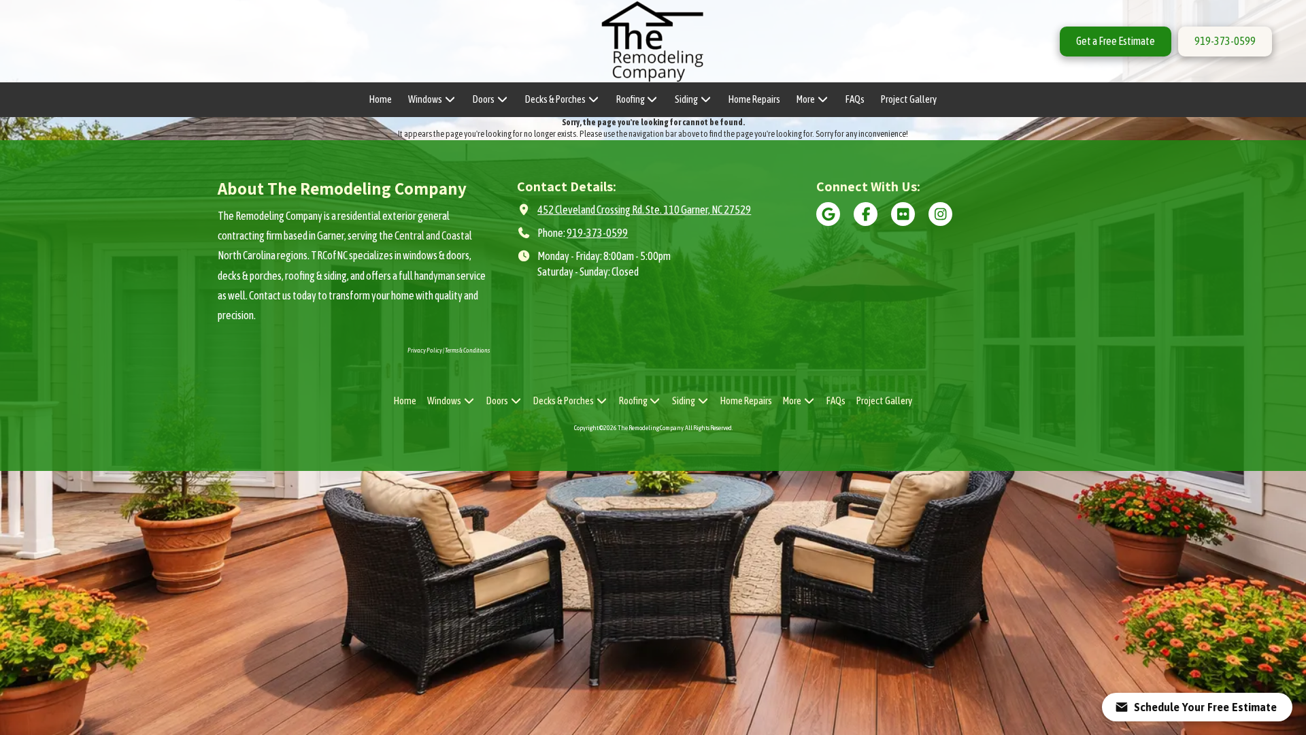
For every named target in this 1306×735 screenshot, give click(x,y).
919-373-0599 (1225, 41)
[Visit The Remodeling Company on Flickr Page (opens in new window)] (903, 214)
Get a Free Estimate (1115, 41)
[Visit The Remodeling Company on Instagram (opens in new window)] (940, 214)
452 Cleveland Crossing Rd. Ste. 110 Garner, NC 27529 (644, 209)
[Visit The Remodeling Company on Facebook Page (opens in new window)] (865, 214)
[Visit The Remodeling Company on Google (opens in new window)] (828, 214)
